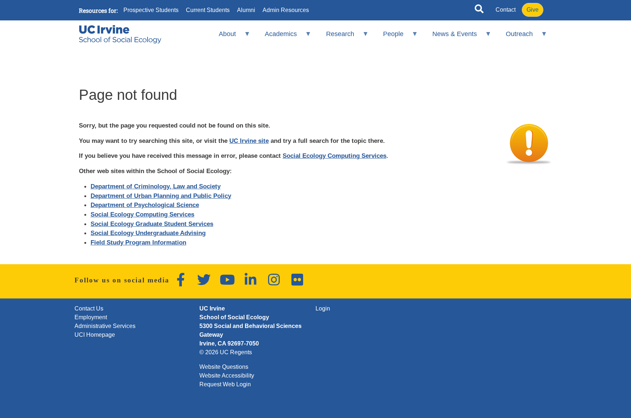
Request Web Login (225, 384)
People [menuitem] (388, 37)
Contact (506, 10)
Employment (90, 317)
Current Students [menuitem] (208, 10)
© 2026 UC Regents (225, 352)
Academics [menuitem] (276, 37)
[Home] (120, 34)
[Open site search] (479, 10)
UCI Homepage (94, 335)
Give (533, 10)
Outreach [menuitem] (514, 37)
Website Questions (223, 367)
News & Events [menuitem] (450, 37)
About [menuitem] (222, 37)
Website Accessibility (226, 375)
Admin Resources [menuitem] (286, 10)
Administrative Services (104, 326)
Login (323, 308)
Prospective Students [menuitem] (151, 10)
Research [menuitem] (335, 37)
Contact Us (88, 308)
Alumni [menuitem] (246, 10)
